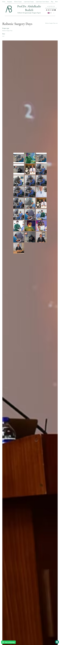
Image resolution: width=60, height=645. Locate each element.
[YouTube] (55, 10)
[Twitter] (53, 10)
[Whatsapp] (47, 10)
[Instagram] (49, 10)
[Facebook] (51, 10)
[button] (29, 1)
